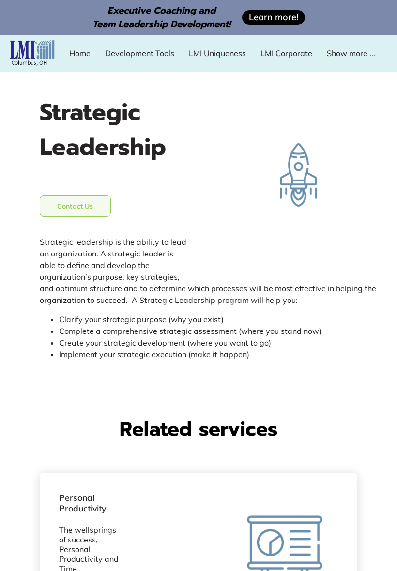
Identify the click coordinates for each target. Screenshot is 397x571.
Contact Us (75, 206)
